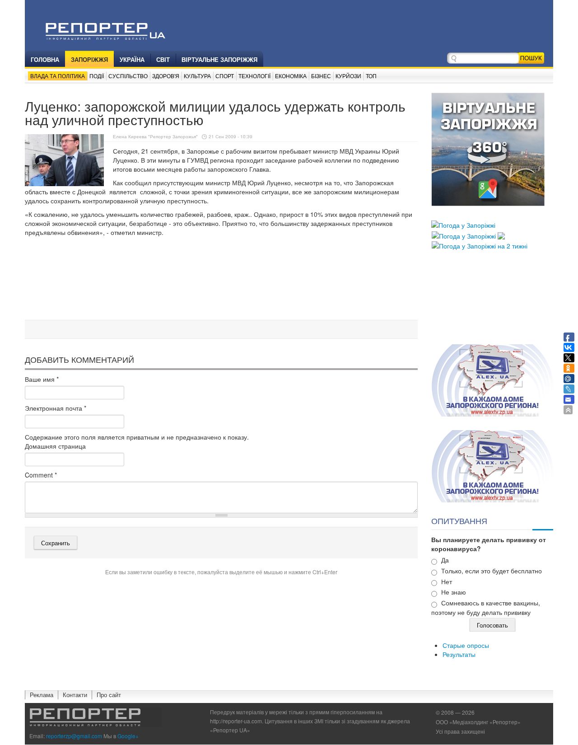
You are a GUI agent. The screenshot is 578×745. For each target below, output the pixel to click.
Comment (41, 474)
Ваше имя (42, 379)
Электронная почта (55, 407)
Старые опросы (466, 645)
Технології (254, 76)
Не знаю (453, 591)
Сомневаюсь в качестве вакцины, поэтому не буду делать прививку (485, 607)
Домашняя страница (55, 445)
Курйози (348, 76)
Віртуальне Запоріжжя (219, 59)
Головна (45, 59)
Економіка (291, 76)
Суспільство (128, 76)
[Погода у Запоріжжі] (463, 224)
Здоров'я (165, 76)
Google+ (128, 736)
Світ (163, 59)
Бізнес (321, 76)
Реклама (41, 694)
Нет (446, 581)
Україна (132, 59)
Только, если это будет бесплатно (491, 570)
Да (445, 559)
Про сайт (109, 694)
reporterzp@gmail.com (74, 736)
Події (96, 76)
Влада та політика (57, 76)
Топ (371, 76)
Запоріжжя (89, 59)
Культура (197, 76)
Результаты (459, 654)
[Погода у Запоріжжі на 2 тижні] (479, 244)
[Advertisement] (221, 293)
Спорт (224, 76)
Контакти (75, 694)
